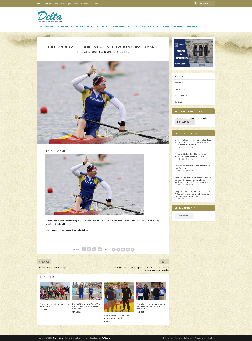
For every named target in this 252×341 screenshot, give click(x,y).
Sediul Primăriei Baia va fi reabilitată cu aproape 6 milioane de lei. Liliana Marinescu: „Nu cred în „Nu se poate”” (193, 179)
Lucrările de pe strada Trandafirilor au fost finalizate (192, 166)
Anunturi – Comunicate (186, 26)
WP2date (106, 338)
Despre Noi (180, 76)
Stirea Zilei (190, 159)
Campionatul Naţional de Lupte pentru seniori (116, 316)
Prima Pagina (46, 26)
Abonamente (181, 95)
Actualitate (65, 26)
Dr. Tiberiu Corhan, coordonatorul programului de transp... (78, 3)
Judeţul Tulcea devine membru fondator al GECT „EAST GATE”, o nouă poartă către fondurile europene (193, 142)
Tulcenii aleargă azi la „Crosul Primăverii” (54, 305)
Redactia (179, 82)
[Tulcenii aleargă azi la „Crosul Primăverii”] (55, 291)
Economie (92, 26)
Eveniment (118, 26)
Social (79, 26)
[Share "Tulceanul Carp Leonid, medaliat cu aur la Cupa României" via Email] (94, 249)
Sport (105, 26)
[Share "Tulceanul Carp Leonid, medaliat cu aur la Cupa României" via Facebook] (83, 249)
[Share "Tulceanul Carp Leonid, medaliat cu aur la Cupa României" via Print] (99, 249)
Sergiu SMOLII (92, 52)
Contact (178, 102)
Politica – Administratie (155, 26)
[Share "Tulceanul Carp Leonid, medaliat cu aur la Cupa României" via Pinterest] (89, 249)
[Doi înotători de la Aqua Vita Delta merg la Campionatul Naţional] (87, 291)
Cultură (133, 26)
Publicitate (180, 89)
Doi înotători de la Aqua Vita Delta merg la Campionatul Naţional (86, 306)
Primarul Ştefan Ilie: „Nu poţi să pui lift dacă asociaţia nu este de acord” (192, 155)
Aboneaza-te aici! (185, 122)
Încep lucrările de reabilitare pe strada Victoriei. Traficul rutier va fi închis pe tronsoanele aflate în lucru (192, 194)
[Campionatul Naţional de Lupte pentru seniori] (119, 297)
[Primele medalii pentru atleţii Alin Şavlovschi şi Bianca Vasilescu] (151, 291)
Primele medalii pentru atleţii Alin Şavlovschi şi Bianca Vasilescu (151, 306)
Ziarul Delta (58, 338)
